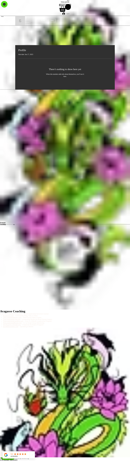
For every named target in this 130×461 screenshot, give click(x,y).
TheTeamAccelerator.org (12, 325)
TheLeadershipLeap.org (11, 319)
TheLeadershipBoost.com (12, 323)
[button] (65, 8)
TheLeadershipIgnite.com (12, 317)
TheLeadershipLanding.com (13, 321)
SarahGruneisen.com (10, 327)
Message (43, 20)
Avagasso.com (8, 316)
